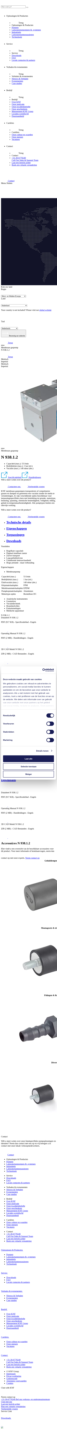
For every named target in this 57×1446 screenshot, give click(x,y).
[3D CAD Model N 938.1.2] (4, 663)
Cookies (9, 1383)
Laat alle (28, 759)
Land (3, 298)
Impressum (11, 1374)
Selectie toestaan (28, 766)
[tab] (31, 522)
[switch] (50, 724)
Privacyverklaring (13, 1376)
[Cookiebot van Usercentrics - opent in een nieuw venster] (42, 670)
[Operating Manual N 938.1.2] (4, 647)
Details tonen (42, 751)
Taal (3, 321)
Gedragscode (11, 1378)
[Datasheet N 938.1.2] (4, 631)
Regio (3, 289)
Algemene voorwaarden (16, 1381)
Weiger (28, 774)
